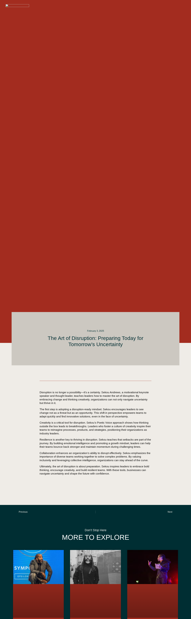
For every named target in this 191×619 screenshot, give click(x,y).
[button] (182, 6)
